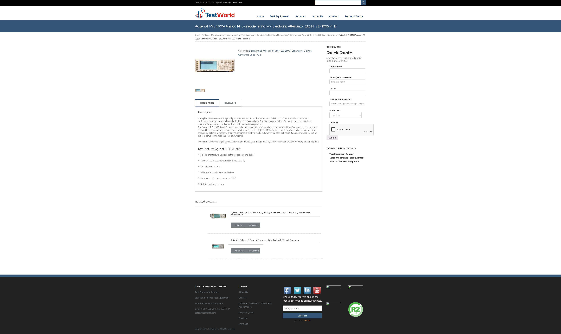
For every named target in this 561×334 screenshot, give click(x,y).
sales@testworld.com (233, 2)
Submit (332, 138)
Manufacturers (217, 35)
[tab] (207, 103)
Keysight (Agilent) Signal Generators (272, 35)
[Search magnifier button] (363, 2)
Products (205, 35)
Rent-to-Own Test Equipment (344, 161)
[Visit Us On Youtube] (317, 290)
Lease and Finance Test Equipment (346, 157)
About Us (243, 292)
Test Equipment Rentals (341, 154)
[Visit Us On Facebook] (287, 290)
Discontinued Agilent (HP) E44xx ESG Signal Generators (313, 35)
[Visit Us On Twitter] (297, 290)
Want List (243, 323)
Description (207, 103)
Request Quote (246, 312)
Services (243, 318)
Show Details (254, 225)
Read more (239, 225)
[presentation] (351, 129)
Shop (197, 35)
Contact (242, 297)
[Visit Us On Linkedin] (307, 290)
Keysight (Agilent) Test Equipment (240, 35)
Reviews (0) (230, 103)
